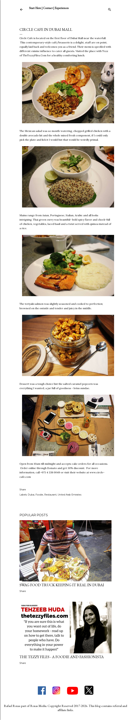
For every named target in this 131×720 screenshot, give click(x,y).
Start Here (35, 8)
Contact (48, 8)
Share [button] (22, 489)
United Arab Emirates (69, 494)
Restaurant (50, 494)
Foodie (39, 494)
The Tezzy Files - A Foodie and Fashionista (61, 656)
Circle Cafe (26, 38)
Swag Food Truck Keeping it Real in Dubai (61, 584)
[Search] (110, 9)
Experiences (62, 8)
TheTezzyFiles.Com (34, 55)
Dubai (31, 494)
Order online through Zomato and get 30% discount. (52, 468)
